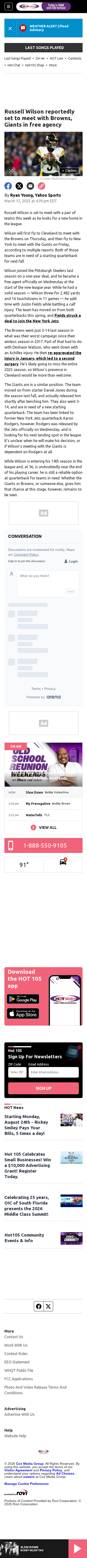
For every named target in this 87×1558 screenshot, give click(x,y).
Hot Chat (14, 65)
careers (29, 1477)
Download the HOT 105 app (25, 979)
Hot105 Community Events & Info (24, 1237)
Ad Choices (65, 1473)
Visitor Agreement (18, 1470)
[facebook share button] (8, 186)
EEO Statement (17, 1362)
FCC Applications (18, 1379)
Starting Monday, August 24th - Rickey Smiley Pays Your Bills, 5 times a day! (26, 1125)
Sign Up (44, 1088)
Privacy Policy (51, 1470)
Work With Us (16, 1345)
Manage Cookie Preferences (26, 1484)
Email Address (39, 1064)
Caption (69, 170)
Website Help (15, 1436)
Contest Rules (16, 1353)
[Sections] (9, 6)
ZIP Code (14, 1064)
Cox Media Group (30, 1463)
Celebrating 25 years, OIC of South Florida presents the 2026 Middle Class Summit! (26, 1206)
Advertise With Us (19, 1414)
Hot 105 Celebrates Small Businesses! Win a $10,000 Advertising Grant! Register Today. (27, 1165)
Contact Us (13, 1337)
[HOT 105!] (43, 6)
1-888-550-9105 (45, 845)
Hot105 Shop (34, 65)
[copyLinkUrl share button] (41, 186)
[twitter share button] (19, 186)
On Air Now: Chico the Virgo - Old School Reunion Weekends (43, 775)
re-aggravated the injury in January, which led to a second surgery (42, 358)
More (53, 65)
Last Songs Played (17, 58)
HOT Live (56, 58)
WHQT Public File (18, 1370)
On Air (40, 58)
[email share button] (30, 186)
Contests (74, 58)
